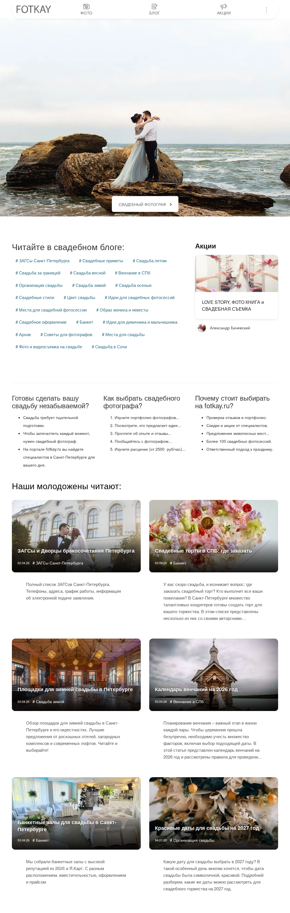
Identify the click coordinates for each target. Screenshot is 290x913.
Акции (205, 245)
